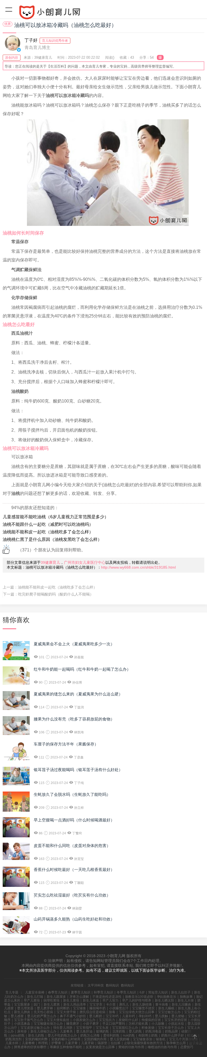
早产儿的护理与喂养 (136, 1000)
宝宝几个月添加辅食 (183, 1039)
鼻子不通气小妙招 (73, 1016)
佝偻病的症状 (151, 1020)
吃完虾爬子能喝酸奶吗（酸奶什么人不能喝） (56, 594)
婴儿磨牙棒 (45, 1008)
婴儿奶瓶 (135, 1031)
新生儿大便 (186, 1000)
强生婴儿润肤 (63, 1028)
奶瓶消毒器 (153, 1031)
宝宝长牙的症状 (175, 1020)
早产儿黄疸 (32, 1000)
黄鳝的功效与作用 (131, 1047)
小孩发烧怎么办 (84, 1020)
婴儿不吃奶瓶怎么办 (62, 1035)
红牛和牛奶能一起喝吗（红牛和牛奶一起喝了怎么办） (82, 669)
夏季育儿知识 (80, 992)
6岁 (142, 992)
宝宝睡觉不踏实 (143, 1008)
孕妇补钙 (145, 1016)
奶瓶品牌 (171, 1031)
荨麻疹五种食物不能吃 (66, 1047)
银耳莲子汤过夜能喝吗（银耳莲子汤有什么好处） (78, 769)
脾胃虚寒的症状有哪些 (30, 1047)
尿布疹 (22, 1031)
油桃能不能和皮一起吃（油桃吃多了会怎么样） (48, 532)
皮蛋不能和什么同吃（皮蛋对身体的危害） (72, 845)
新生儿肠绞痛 (142, 1004)
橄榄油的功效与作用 (162, 1047)
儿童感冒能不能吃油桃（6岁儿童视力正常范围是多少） (56, 516)
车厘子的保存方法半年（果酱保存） (66, 744)
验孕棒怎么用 (176, 1043)
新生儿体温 (91, 1000)
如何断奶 (63, 1008)
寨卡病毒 (161, 1004)
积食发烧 (148, 1028)
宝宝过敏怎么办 (169, 1012)
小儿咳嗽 (157, 1024)
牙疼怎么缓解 (79, 997)
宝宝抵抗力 (107, 1020)
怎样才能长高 (138, 1024)
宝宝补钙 (112, 1016)
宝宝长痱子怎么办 (171, 1028)
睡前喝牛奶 (97, 1008)
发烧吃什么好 (128, 1020)
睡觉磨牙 (72, 1024)
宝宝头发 (102, 1028)
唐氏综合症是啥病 (92, 1012)
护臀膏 (56, 1043)
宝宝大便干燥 (66, 1012)
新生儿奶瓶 (36, 1035)
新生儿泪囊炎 (181, 1004)
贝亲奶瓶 (118, 1031)
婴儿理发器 (25, 1008)
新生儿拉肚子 (181, 992)
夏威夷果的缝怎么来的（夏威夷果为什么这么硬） (78, 694)
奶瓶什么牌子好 (172, 1035)
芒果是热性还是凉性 (107, 997)
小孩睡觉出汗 (119, 1008)
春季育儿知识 (57, 992)
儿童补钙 (128, 1016)
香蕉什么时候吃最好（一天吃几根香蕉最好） (74, 869)
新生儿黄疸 (71, 1000)
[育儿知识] (103, 13)
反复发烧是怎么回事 (100, 1047)
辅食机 (160, 1039)
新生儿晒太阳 (164, 1000)
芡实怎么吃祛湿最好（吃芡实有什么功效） (72, 895)
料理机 (43, 1043)
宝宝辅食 (79, 1008)
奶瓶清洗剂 (13, 1039)
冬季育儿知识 (126, 992)
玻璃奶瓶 (102, 1031)
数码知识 (112, 985)
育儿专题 (11, 992)
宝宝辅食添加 (142, 1039)
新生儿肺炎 (22, 1012)
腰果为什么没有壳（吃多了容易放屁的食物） (74, 719)
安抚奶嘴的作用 (95, 1039)
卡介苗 (111, 1004)
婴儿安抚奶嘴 (119, 1039)
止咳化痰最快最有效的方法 (143, 1043)
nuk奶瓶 (129, 1035)
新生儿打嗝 (35, 997)
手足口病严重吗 (113, 1024)
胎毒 (112, 1012)
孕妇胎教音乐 (166, 997)
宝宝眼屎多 (22, 1004)
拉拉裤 (115, 1043)
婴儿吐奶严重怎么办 (41, 1016)
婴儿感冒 (17, 1016)
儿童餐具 (66, 1031)
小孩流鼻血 (22, 1024)
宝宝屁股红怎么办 (125, 1028)
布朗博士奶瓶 (148, 1035)
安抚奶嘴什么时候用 (65, 1039)
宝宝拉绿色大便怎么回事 (136, 1012)
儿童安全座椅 (34, 992)
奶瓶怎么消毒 (90, 1035)
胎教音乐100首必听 (139, 997)
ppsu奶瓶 (18, 1035)
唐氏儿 (124, 1004)
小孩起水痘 (176, 1024)
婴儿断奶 (95, 1016)
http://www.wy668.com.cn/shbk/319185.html (138, 567)
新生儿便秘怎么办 (43, 1031)
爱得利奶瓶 (111, 1035)
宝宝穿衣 (95, 1004)
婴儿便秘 (177, 1016)
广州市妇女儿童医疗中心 (84, 562)
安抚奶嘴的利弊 (36, 1039)
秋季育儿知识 (103, 992)
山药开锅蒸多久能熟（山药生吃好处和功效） (74, 919)
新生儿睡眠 (166, 1008)
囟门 (37, 1004)
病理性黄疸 (51, 1000)
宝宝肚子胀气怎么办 (28, 1020)
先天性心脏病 (43, 1012)
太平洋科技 (96, 985)
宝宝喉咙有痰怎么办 (48, 1024)
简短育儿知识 (158, 992)
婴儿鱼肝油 (84, 1031)
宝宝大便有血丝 (58, 1020)
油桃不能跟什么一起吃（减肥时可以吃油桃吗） (48, 524)
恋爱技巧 (186, 1047)
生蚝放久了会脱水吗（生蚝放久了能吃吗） (72, 794)
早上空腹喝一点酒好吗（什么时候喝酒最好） (74, 820)
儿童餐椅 (28, 1043)
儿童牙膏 (71, 1043)
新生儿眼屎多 (56, 997)
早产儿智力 (110, 1000)
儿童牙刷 (87, 1043)
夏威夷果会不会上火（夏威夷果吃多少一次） (74, 644)
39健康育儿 (50, 562)
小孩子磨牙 (91, 1024)
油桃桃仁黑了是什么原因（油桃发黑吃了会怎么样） (52, 539)
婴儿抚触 (161, 1016)
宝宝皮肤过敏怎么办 (35, 1028)
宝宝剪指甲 (84, 1028)
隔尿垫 (102, 1043)
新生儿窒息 (52, 1004)
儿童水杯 (11, 1043)
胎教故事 (186, 997)
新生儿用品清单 (74, 1004)
